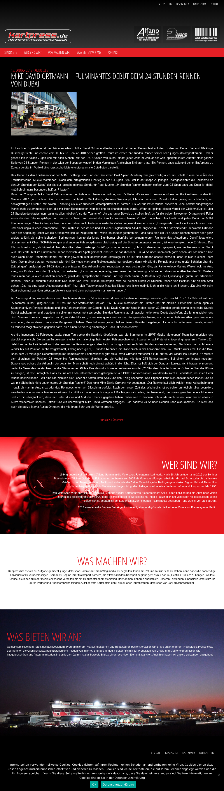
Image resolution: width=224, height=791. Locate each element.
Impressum (199, 4)
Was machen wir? (59, 52)
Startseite (10, 52)
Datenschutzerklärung (118, 784)
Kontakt (215, 4)
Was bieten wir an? (89, 52)
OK (94, 784)
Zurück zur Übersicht (112, 420)
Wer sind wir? (33, 52)
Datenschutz (165, 4)
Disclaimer (182, 4)
